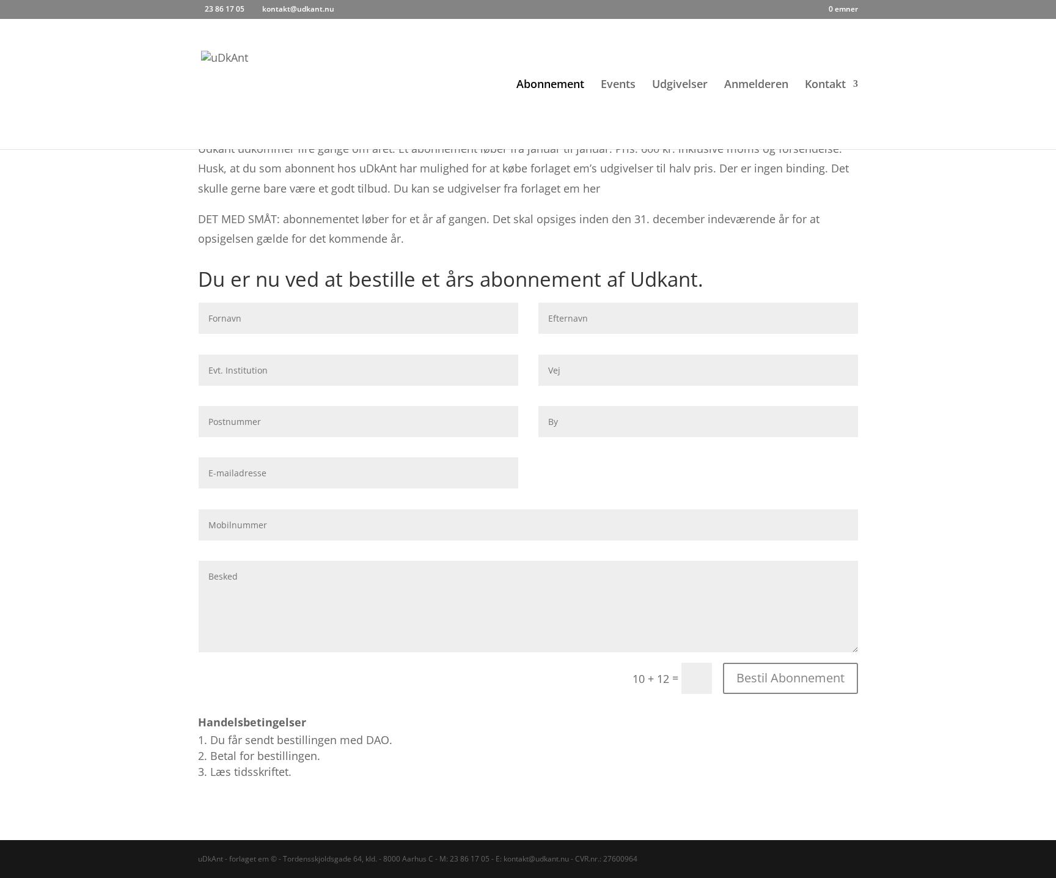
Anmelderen (756, 85)
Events (618, 85)
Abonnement (550, 85)
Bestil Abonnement (790, 678)
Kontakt (825, 85)
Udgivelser (680, 85)
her (591, 188)
